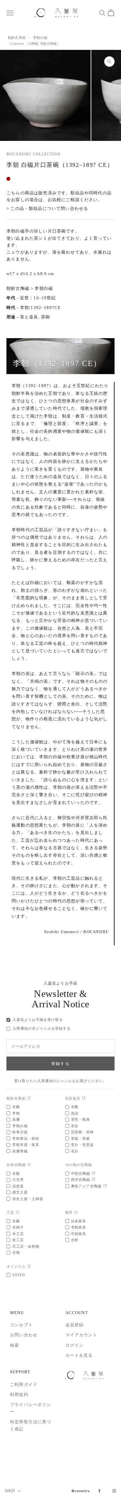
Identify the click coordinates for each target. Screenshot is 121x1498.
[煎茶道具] (83, 1098)
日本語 (10, 1490)
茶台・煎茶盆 (82, 1145)
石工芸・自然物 (25, 1246)
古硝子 (18, 1227)
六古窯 (18, 1180)
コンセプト (21, 1324)
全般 (16, 1107)
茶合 (75, 1126)
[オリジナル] (29, 1266)
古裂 (16, 1252)
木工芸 (18, 1234)
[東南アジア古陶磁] (105, 1186)
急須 (75, 1113)
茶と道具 (29, 316)
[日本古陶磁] (29, 1165)
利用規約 (19, 1394)
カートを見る (79, 1355)
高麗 (16, 1119)
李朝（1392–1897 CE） (57, 363)
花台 (75, 1151)
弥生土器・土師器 (27, 1199)
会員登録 (75, 1324)
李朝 (16, 1113)
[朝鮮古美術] (29, 1098)
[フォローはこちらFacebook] (99, 1491)
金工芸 (18, 1240)
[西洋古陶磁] (93, 1179)
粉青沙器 (20, 1132)
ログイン (75, 1345)
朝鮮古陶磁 (48, 43)
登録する (60, 1063)
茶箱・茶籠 (80, 1138)
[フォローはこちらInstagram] (114, 1491)
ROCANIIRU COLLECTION (33, 154)
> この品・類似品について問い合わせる (47, 208)
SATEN (18, 1275)
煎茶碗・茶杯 (82, 1132)
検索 (14, 1345)
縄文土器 (20, 1192)
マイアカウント (81, 1334)
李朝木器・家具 (25, 1145)
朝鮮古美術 (17, 38)
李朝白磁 (40, 38)
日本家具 (78, 1221)
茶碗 (45, 316)
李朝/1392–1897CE (40, 307)
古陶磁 (33, 43)
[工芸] (17, 1212)
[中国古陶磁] (93, 1173)
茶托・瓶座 (80, 1119)
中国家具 (78, 1234)
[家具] (76, 1212)
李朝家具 (78, 1227)
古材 (75, 1240)
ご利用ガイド (23, 1384)
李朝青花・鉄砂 (25, 1138)
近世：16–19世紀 (38, 297)
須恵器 (18, 1186)
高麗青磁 (20, 1151)
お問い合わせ (23, 1334)
